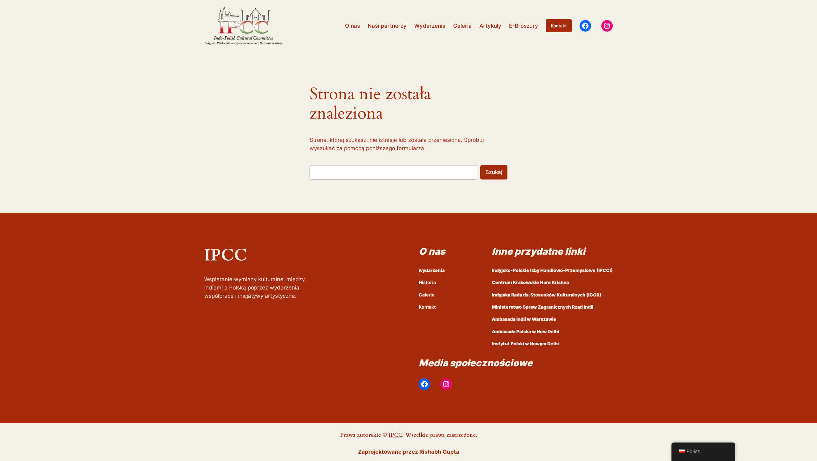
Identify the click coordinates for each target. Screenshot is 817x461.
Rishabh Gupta (439, 452)
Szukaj (493, 172)
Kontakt (559, 25)
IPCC (395, 435)
